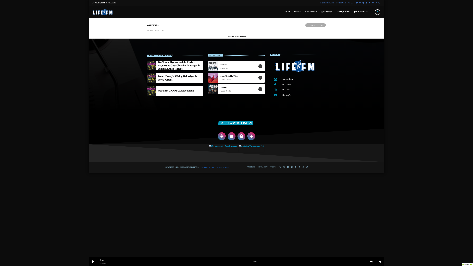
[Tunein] (357, 3)
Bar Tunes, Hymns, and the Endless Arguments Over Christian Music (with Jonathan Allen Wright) (179, 65)
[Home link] (102, 12)
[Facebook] (370, 3)
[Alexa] (379, 3)
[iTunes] (363, 3)
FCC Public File (207, 167)
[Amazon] (376, 3)
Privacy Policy (222, 167)
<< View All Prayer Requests (236, 36)
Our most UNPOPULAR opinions (176, 90)
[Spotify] (360, 3)
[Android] (373, 3)
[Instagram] (366, 3)
